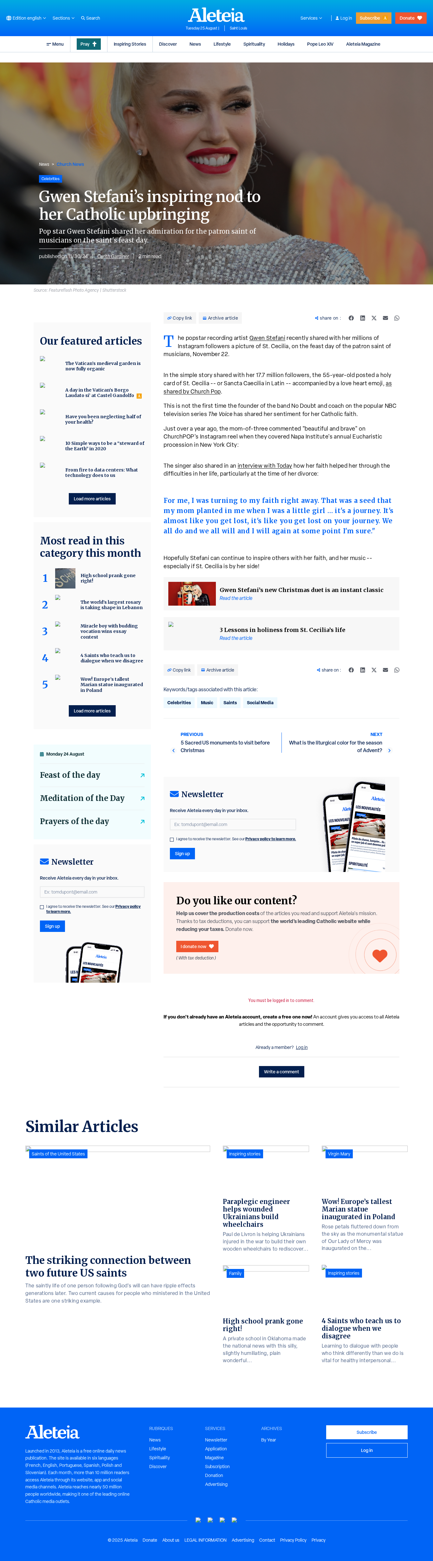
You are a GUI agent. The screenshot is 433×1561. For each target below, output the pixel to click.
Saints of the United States (58, 1154)
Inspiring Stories (130, 44)
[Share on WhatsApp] (396, 318)
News (195, 44)
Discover (168, 44)
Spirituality (254, 44)
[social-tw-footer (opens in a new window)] (222, 1520)
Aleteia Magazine (363, 44)
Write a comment (281, 1072)
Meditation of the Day (82, 798)
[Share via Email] (385, 318)
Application (216, 1449)
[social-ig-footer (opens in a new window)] (234, 1520)
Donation (214, 1475)
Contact (267, 1540)
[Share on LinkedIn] (362, 318)
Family (235, 1273)
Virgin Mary (339, 1154)
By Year (268, 1440)
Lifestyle (222, 44)
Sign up (182, 853)
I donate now (193, 946)
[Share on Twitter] (374, 318)
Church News (70, 164)
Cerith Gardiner (113, 256)
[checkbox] (172, 840)
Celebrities (179, 702)
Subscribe (370, 18)
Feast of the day (70, 775)
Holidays (286, 44)
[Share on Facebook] (351, 318)
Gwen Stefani (267, 337)
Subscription (217, 1466)
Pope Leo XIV (320, 44)
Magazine (214, 1457)
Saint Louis (238, 28)
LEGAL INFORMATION (205, 1540)
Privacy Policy (293, 1540)
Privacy (319, 1540)
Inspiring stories (245, 1154)
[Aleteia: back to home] (216, 14)
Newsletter (216, 1440)
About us (170, 1540)
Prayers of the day (74, 821)
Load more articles (92, 499)
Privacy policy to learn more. (270, 839)
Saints (230, 702)
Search (93, 18)
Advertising (216, 1484)
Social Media (260, 702)
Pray (85, 44)
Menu (58, 44)
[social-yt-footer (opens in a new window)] (198, 1520)
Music (207, 702)
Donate (407, 18)
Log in (346, 18)
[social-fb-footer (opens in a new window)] (210, 1520)
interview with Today (265, 465)
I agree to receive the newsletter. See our (236, 839)
